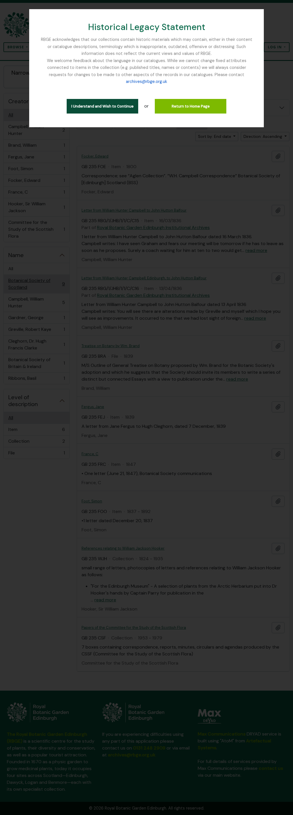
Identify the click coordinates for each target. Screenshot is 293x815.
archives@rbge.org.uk (146, 81)
